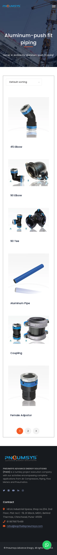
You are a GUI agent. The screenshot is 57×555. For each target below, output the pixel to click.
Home (6, 55)
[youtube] (13, 490)
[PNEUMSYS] (11, 6)
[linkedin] (18, 490)
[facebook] (9, 490)
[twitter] (4, 490)
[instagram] (23, 490)
